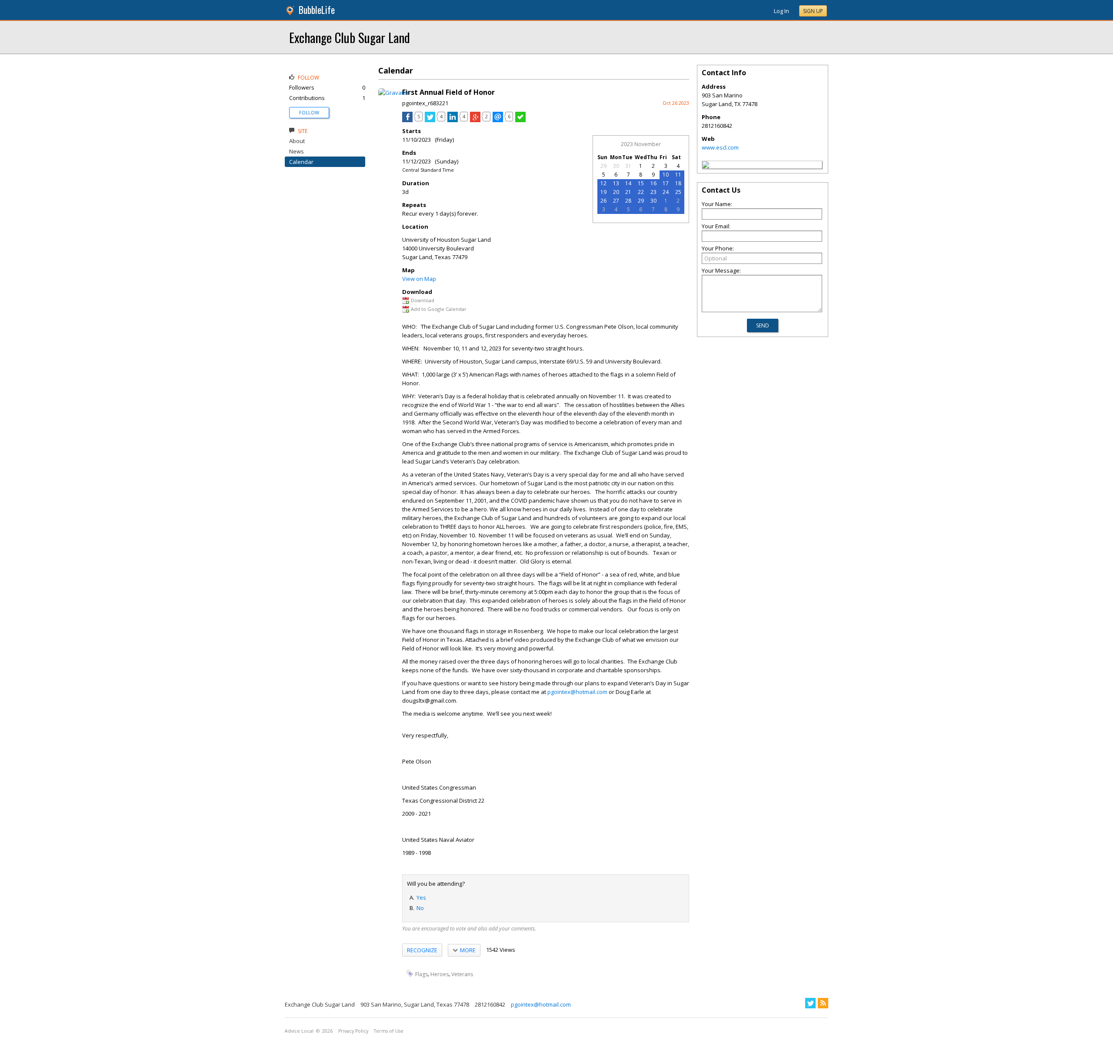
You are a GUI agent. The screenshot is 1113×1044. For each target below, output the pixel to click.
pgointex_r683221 (425, 103)
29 (603, 166)
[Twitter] (810, 1003)
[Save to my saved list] (520, 120)
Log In (781, 11)
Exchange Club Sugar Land (349, 37)
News (296, 151)
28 (628, 200)
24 (666, 192)
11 (678, 174)
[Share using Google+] (475, 120)
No (420, 908)
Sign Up (813, 11)
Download (422, 300)
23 (653, 192)
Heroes (439, 973)
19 (603, 192)
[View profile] (393, 93)
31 (628, 166)
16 (653, 183)
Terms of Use (388, 1031)
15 (641, 183)
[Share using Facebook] (407, 120)
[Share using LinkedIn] (452, 120)
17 (666, 183)
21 (628, 192)
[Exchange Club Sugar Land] (705, 166)
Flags (421, 973)
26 (603, 200)
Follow (309, 112)
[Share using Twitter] (430, 120)
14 (628, 183)
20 (616, 192)
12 (603, 183)
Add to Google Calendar (439, 309)
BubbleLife (317, 10)
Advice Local (299, 1031)
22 (641, 192)
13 (616, 183)
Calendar (301, 162)
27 (616, 200)
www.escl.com (720, 147)
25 (678, 192)
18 (678, 183)
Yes (421, 897)
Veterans (462, 973)
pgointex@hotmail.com (577, 692)
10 (666, 174)
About (297, 141)
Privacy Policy (353, 1031)
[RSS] (823, 1003)
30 (616, 166)
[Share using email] (498, 120)
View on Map (419, 279)
